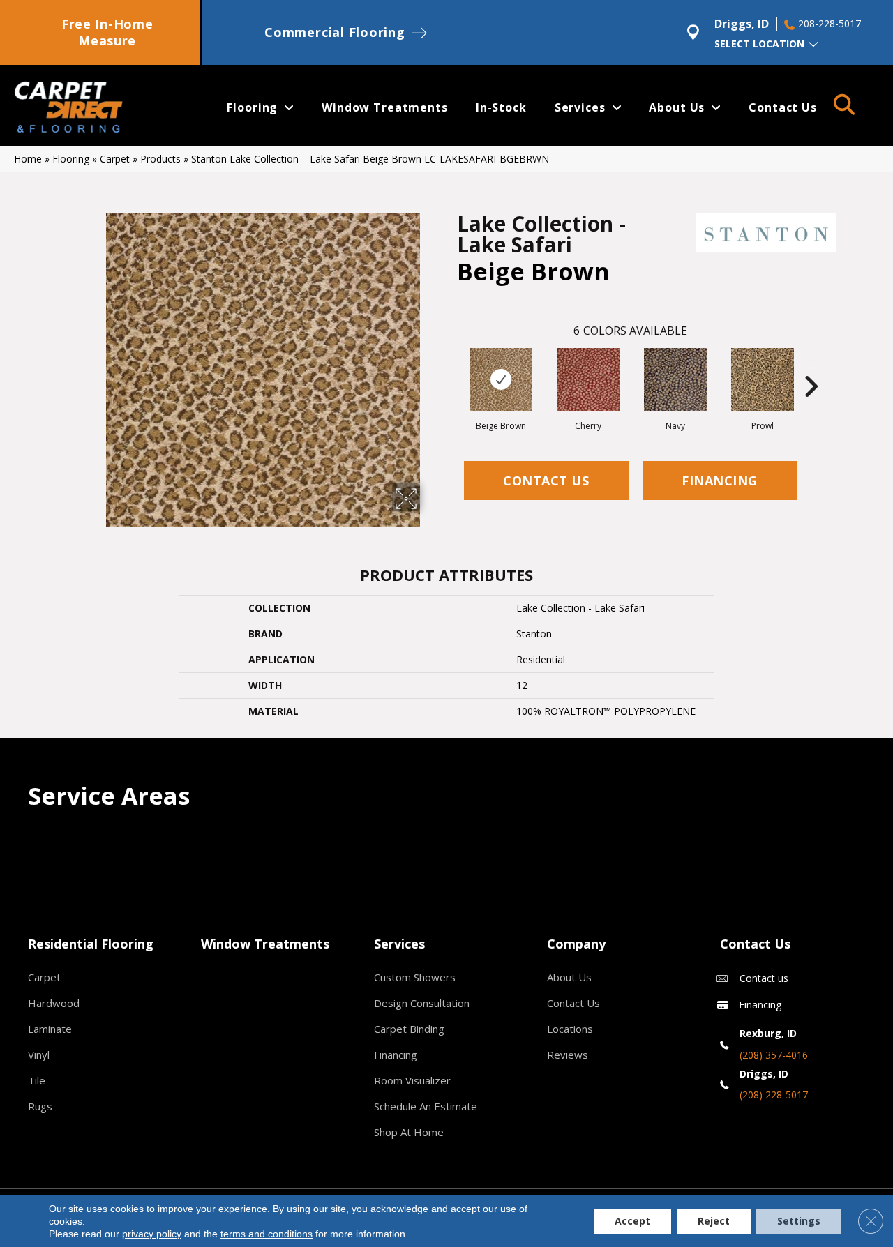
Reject (714, 1220)
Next (810, 365)
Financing (720, 480)
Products (160, 158)
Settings (798, 1220)
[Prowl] (762, 379)
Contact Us (546, 480)
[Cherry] (588, 379)
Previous (450, 365)
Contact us (764, 978)
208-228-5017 (829, 23)
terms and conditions (266, 1233)
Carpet (115, 158)
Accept (632, 1220)
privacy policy (151, 1233)
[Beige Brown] (501, 379)
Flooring (70, 158)
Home (28, 158)
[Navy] (675, 379)
